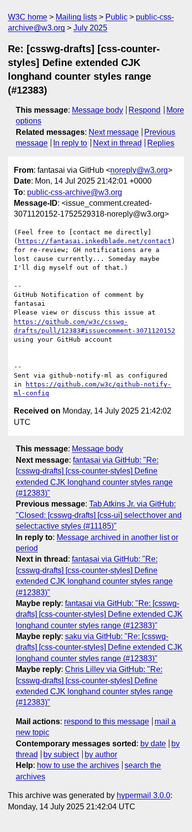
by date (153, 743)
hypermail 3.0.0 (143, 795)
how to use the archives (78, 765)
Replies (160, 143)
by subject (61, 754)
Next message (114, 132)
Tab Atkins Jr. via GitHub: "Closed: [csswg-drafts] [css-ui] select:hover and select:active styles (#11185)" (99, 515)
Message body (97, 110)
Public (116, 17)
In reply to (70, 143)
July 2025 (90, 28)
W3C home (27, 17)
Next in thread (117, 143)
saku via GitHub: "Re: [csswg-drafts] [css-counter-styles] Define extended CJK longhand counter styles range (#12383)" (99, 647)
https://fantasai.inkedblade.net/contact (94, 241)
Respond (144, 110)
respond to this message (106, 721)
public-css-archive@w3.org (74, 192)
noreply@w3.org (139, 170)
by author (101, 754)
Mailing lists (76, 17)
